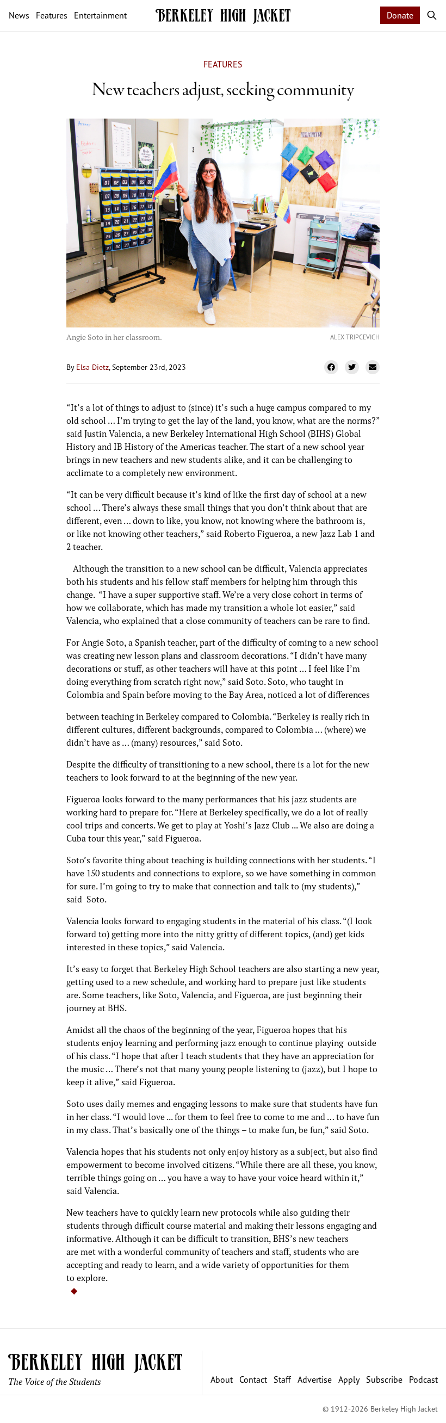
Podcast (423, 1379)
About (221, 1379)
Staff (282, 1379)
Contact (253, 1379)
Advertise (315, 1379)
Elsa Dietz (92, 367)
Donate (400, 15)
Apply (349, 1379)
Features (223, 64)
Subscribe (384, 1379)
